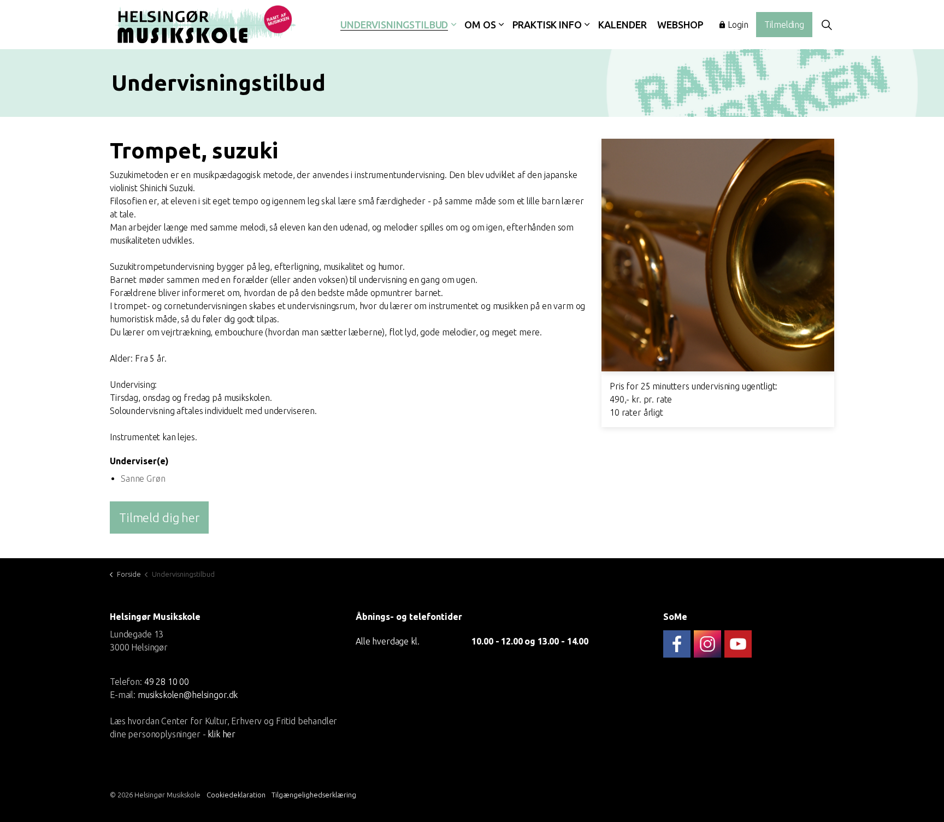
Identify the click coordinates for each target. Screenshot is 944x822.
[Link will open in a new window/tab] (677, 644)
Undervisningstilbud (394, 24)
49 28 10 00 (166, 682)
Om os (479, 24)
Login (738, 24)
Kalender (622, 24)
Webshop (680, 24)
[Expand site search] (827, 24)
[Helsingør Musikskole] (205, 24)
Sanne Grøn (143, 478)
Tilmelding (784, 24)
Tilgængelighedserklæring (314, 795)
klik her (221, 734)
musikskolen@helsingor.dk (188, 695)
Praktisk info (547, 24)
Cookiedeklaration (236, 795)
